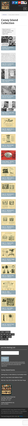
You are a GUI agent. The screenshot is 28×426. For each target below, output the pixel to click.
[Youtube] (19, 2)
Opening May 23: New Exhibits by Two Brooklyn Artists (14, 374)
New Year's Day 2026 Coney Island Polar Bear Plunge (13, 380)
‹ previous (7, 332)
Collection (4, 14)
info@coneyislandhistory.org (7, 402)
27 (10, 336)
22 (10, 334)
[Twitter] (16, 2)
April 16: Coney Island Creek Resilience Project (11, 377)
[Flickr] (22, 2)
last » (6, 339)
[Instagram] (25, 2)
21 (7, 334)
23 (13, 334)
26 (7, 336)
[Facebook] (13, 2)
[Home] (5, 5)
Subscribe (5, 359)
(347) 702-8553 (4, 404)
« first (2, 332)
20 (4, 334)
